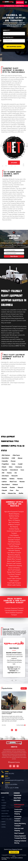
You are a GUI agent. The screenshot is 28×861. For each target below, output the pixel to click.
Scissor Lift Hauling (14, 568)
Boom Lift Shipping (14, 520)
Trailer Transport (14, 581)
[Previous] (12, 730)
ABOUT (3, 800)
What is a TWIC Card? (6, 819)
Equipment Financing (15, 762)
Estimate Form (5, 810)
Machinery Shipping (14, 555)
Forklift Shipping (14, 546)
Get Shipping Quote (14, 47)
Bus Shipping (14, 527)
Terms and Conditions (16, 858)
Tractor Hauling (14, 576)
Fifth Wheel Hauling (14, 542)
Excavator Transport (14, 540)
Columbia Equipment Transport (14, 610)
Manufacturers (5, 816)
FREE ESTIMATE (14, 852)
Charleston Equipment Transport (14, 608)
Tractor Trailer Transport (14, 578)
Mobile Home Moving (14, 557)
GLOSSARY (3, 802)
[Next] (16, 730)
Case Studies (4, 813)
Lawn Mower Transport (14, 552)
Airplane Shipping (14, 514)
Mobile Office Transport (14, 559)
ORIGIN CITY (6, 30)
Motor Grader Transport (14, 561)
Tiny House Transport (14, 574)
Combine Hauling (14, 529)
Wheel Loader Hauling (14, 585)
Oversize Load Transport (14, 563)
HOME (2, 797)
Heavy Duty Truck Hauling (14, 548)
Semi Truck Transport (14, 570)
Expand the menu (26, 3)
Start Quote (14, 256)
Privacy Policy (6, 858)
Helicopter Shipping (14, 550)
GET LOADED (14, 162)
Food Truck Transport (14, 544)
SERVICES (3, 805)
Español (3, 827)
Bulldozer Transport (14, 524)
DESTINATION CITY (8, 37)
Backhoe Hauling (14, 516)
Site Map (4, 859)
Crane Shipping (14, 535)
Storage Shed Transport (14, 572)
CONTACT (3, 808)
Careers (3, 824)
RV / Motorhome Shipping (14, 565)
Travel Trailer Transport (14, 583)
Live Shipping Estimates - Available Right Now (14, 5)
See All (23, 688)
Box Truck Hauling (14, 522)
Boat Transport (14, 518)
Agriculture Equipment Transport (14, 511)
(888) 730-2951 (19, 2)
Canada (3, 821)
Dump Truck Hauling (14, 537)
